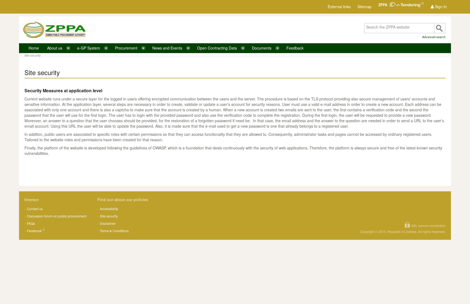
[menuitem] (439, 6)
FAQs (31, 223)
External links (339, 6)
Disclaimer (108, 223)
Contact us (35, 208)
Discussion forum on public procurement (56, 216)
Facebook (34, 230)
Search (439, 28)
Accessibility (109, 208)
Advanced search (434, 37)
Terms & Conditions (114, 230)
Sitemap (364, 6)
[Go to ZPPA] (54, 30)
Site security (32, 55)
